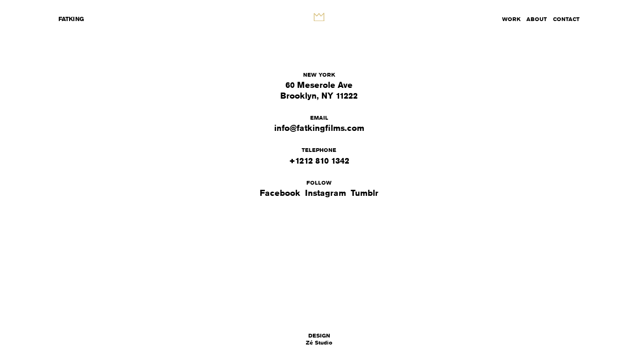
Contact (566, 18)
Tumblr (364, 192)
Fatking (71, 18)
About (536, 18)
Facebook (280, 192)
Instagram (325, 192)
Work (511, 18)
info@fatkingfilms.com (319, 127)
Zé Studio (319, 339)
